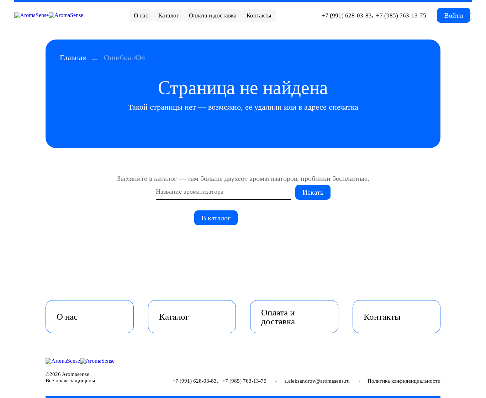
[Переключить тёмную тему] (471, 15)
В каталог (216, 218)
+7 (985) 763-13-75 (401, 15)
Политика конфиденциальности (404, 381)
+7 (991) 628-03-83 (347, 15)
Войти (453, 15)
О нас (141, 15)
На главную (267, 218)
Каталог (168, 15)
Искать (312, 192)
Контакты (259, 15)
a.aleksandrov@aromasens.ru (317, 381)
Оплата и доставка (213, 15)
